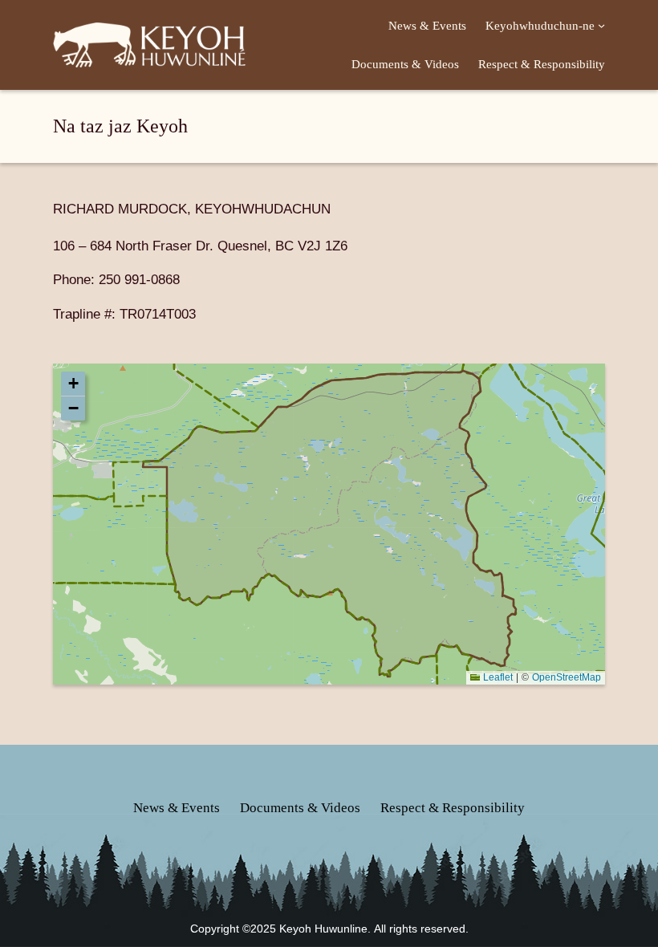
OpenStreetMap (566, 677)
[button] (73, 384)
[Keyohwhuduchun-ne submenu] (601, 25)
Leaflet (496, 677)
